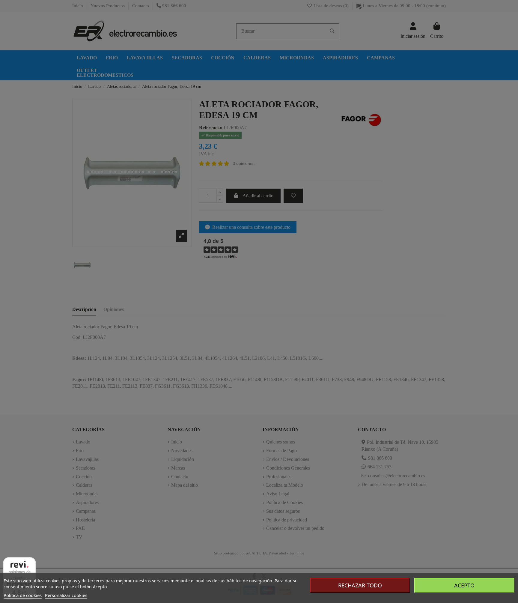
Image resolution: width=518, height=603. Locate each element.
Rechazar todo (360, 585)
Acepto (464, 585)
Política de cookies (23, 595)
